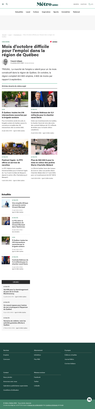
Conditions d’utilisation (11, 390)
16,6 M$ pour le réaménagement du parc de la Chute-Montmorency (16, 291)
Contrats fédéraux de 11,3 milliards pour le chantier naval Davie (42, 115)
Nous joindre (7, 377)
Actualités (19, 12)
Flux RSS (37, 359)
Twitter (36, 381)
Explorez (16, 282)
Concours (6, 359)
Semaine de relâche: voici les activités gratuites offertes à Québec (15, 323)
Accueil (4, 35)
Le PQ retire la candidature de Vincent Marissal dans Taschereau (18, 223)
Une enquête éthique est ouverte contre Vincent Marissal (20, 205)
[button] (2, 4)
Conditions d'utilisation (52, 405)
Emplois (6, 355)
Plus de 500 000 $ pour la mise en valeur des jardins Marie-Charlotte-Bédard (43, 162)
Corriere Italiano (70, 363)
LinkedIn (37, 386)
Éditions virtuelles (71, 355)
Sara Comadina (15, 232)
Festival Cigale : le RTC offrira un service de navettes (12, 162)
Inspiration (46, 12)
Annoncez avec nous (10, 381)
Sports (56, 12)
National (76, 12)
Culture (36, 12)
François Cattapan (16, 61)
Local (28, 12)
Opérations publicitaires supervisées (15, 386)
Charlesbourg (17, 35)
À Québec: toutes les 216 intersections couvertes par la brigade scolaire (14, 115)
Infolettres (37, 355)
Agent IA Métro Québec (19, 131)
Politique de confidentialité (35, 405)
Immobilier (66, 12)
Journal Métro (69, 359)
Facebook (37, 377)
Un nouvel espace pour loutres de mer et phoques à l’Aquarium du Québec (16, 307)
